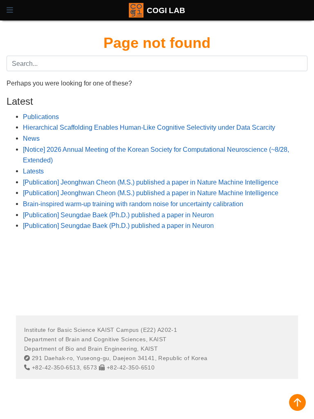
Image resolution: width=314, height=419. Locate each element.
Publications (41, 116)
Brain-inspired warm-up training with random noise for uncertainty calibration (133, 203)
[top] (297, 402)
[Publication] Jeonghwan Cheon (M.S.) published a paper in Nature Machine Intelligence (150, 182)
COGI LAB (166, 10)
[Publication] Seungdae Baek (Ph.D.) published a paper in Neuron (118, 215)
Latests (33, 171)
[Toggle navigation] (10, 10)
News (31, 138)
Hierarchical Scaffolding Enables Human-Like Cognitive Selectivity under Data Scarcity (149, 127)
